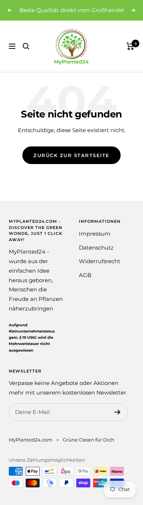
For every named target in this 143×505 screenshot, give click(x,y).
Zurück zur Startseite (71, 155)
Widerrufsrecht (99, 261)
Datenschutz (96, 247)
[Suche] (26, 46)
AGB (85, 275)
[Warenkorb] (130, 46)
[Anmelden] (117, 412)
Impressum (94, 233)
